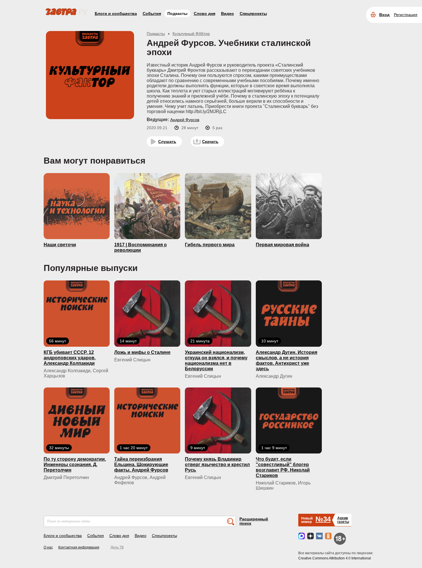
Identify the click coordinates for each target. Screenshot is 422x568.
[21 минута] (218, 313)
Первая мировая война (282, 244)
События (152, 13)
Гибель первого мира (210, 244)
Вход (384, 14)
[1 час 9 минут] (289, 420)
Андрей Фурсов (184, 119)
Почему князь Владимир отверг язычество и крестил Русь (217, 464)
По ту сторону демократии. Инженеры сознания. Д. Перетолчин (75, 464)
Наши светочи (60, 244)
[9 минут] (218, 420)
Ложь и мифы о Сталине (142, 352)
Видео (227, 13)
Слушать (167, 141)
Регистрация (405, 14)
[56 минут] (77, 313)
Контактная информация (78, 547)
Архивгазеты (343, 520)
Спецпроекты (253, 13)
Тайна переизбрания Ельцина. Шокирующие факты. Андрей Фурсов (141, 464)
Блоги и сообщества (116, 13)
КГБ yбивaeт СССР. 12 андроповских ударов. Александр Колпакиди (70, 358)
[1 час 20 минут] (147, 420)
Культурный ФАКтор (191, 33)
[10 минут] (289, 313)
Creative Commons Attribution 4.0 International (334, 558)
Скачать (210, 141)
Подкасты (177, 13)
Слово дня (204, 13)
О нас (48, 547)
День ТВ (117, 547)
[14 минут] (147, 313)
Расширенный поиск (253, 521)
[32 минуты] (77, 420)
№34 (323, 519)
